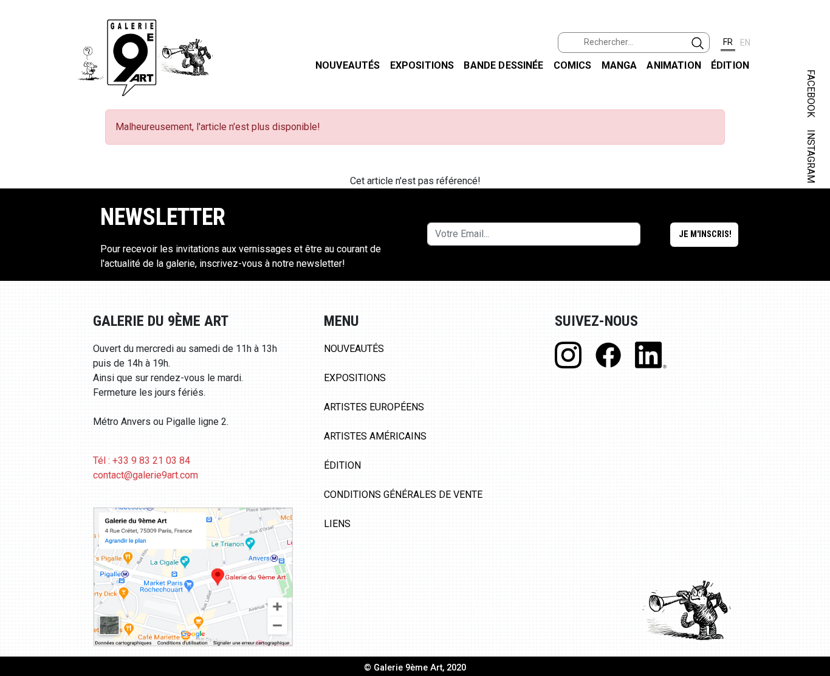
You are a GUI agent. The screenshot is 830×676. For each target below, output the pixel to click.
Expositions (422, 65)
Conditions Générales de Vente (403, 494)
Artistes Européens (374, 407)
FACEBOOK (811, 93)
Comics (573, 65)
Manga (619, 65)
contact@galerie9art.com (145, 475)
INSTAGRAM (811, 156)
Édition (730, 65)
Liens (337, 523)
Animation (674, 65)
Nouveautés (347, 65)
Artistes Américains (375, 436)
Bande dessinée (503, 65)
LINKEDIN (811, 216)
